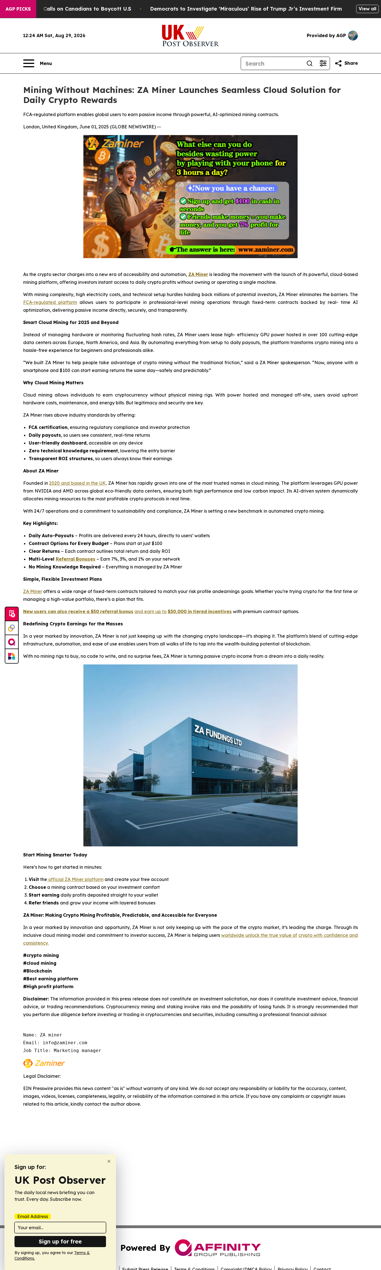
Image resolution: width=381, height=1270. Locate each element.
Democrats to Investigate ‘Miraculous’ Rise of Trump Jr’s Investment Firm (246, 9)
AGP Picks (18, 9)
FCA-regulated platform (50, 302)
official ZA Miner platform (75, 879)
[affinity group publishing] (11, 642)
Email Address (32, 1216)
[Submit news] (11, 614)
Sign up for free (60, 1241)
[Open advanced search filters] (323, 63)
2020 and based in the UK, (78, 483)
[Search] (309, 63)
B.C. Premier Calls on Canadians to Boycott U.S (71, 9)
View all (367, 8)
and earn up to (150, 611)
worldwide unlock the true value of (259, 935)
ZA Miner (32, 591)
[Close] (109, 1161)
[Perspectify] (11, 628)
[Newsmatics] (11, 656)
